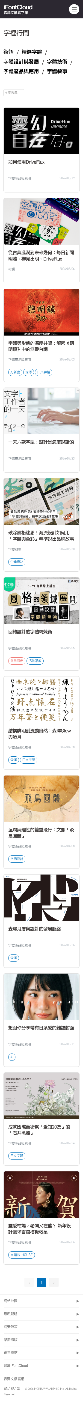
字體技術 (57, 61)
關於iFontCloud (41, 1365)
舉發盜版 (41, 1340)
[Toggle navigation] (74, 9)
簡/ (13, 1388)
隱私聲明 (41, 1314)
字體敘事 (57, 71)
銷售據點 (41, 1352)
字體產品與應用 (21, 71)
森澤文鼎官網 (14, 1379)
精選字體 (32, 52)
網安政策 (41, 1326)
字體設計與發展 (21, 61)
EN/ (7, 1388)
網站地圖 (41, 1301)
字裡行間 (16, 33)
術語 (8, 52)
